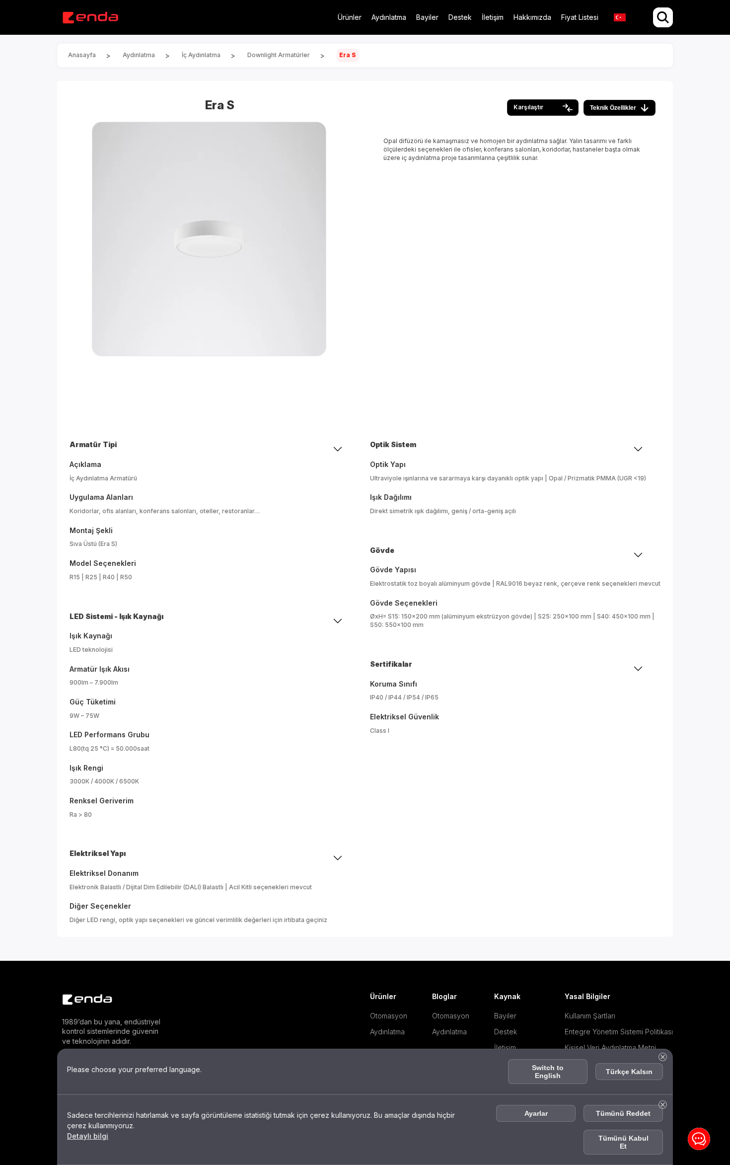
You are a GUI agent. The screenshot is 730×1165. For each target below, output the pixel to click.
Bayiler (427, 17)
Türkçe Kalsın (629, 1072)
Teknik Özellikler (613, 107)
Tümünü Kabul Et (623, 1142)
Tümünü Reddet (623, 1113)
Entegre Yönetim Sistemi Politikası (618, 1031)
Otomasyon (387, 1015)
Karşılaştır (528, 107)
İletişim (493, 17)
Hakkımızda (532, 17)
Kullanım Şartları (589, 1015)
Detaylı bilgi (87, 1136)
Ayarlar (536, 1113)
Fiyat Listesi (579, 17)
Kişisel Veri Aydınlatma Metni (610, 1047)
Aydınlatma (388, 17)
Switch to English (548, 1072)
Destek (460, 17)
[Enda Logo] (82, 1000)
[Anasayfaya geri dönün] (90, 17)
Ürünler (350, 17)
